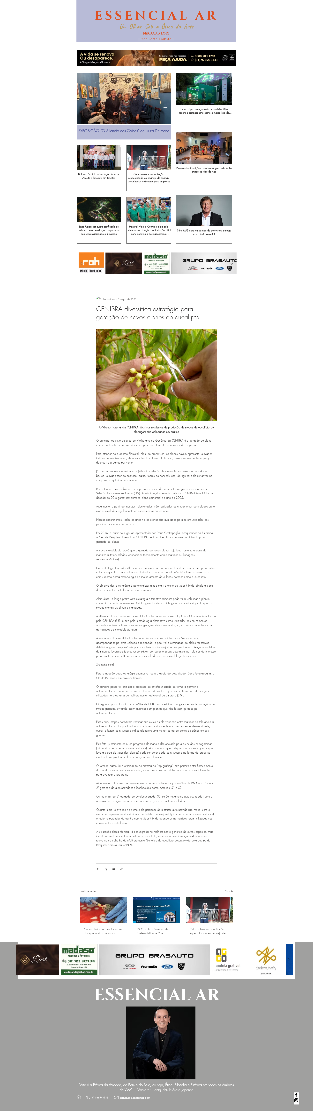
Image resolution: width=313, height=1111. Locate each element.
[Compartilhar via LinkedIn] (113, 868)
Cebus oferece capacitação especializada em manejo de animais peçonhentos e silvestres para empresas (207, 931)
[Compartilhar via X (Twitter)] (105, 868)
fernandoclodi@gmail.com (135, 1098)
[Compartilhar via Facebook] (97, 868)
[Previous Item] (82, 107)
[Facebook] (296, 1094)
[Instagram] (296, 1100)
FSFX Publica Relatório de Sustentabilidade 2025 (152, 931)
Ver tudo (229, 890)
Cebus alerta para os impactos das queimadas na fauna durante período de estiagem (103, 931)
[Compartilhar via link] (121, 868)
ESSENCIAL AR (156, 15)
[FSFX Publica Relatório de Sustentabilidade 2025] (156, 910)
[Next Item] (165, 107)
